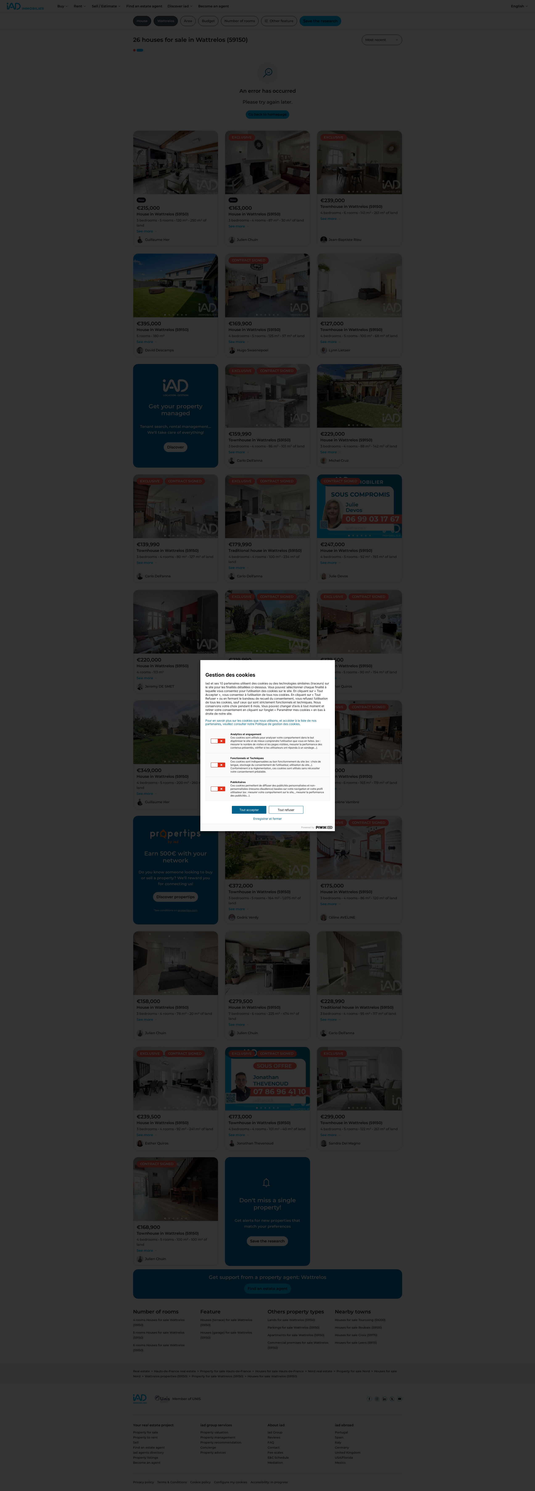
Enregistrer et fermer (267, 818)
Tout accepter (249, 810)
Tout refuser (286, 810)
